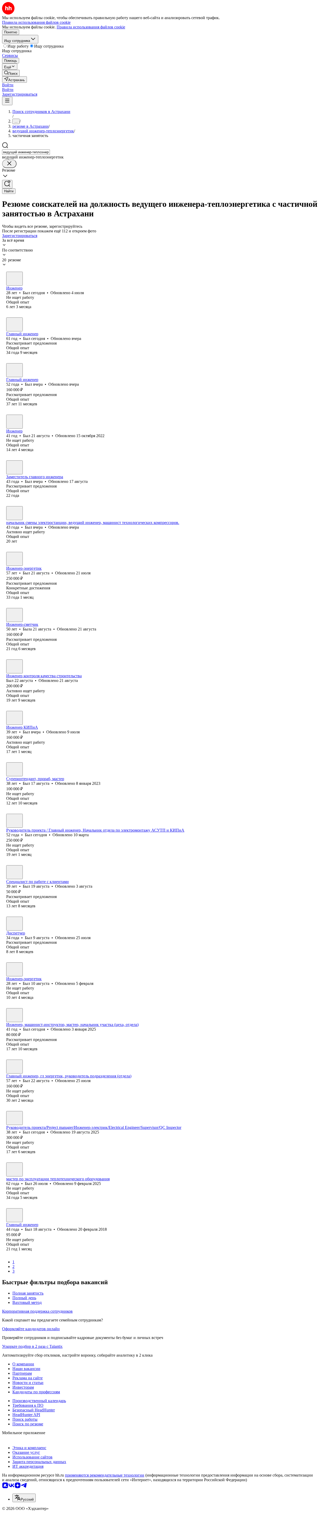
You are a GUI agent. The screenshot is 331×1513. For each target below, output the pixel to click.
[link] (11, 73)
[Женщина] (14, 615)
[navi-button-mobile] (7, 101)
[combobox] (26, 152)
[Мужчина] (14, 279)
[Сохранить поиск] (7, 184)
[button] (7, 85)
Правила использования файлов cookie (91, 27)
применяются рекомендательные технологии (104, 1475)
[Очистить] (9, 163)
